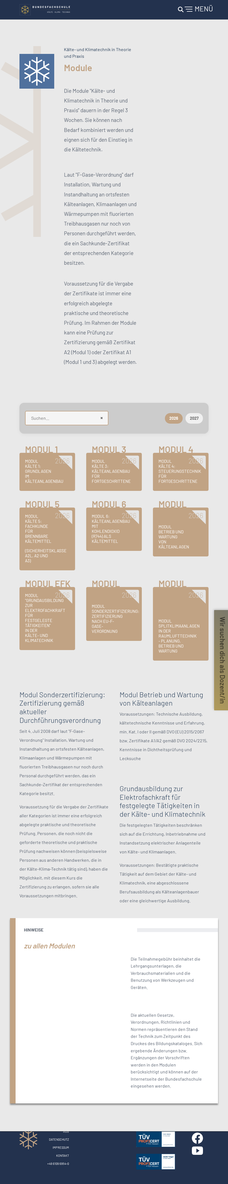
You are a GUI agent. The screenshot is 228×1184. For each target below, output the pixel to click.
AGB (66, 1131)
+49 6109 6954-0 (58, 1163)
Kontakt (62, 1155)
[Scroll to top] (215, 1171)
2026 (173, 418)
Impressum (61, 1147)
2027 (194, 418)
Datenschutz (59, 1139)
